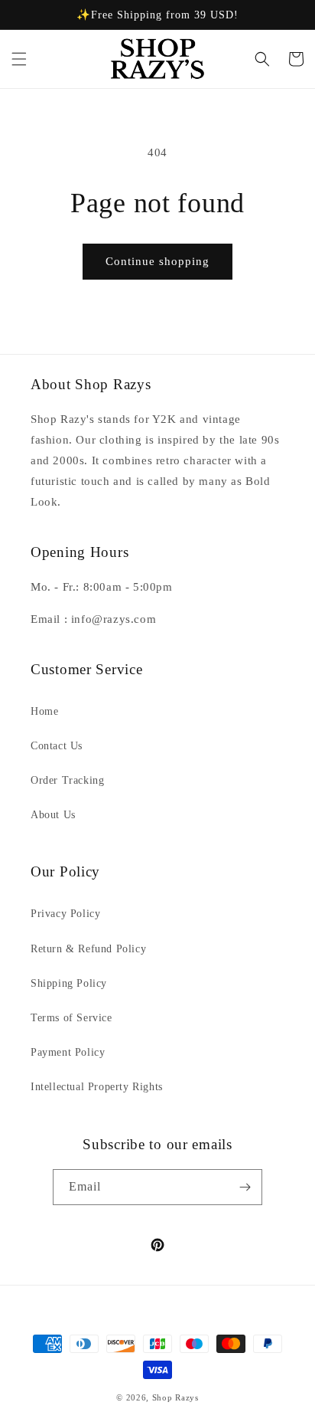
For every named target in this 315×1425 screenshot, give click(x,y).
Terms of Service (71, 1018)
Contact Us (57, 746)
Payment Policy (68, 1052)
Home (44, 711)
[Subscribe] (244, 1187)
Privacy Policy (65, 913)
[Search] (262, 59)
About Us (53, 815)
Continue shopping (157, 261)
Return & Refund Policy (88, 949)
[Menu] (19, 59)
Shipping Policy (69, 983)
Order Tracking (67, 780)
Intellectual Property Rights (97, 1086)
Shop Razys (175, 1397)
